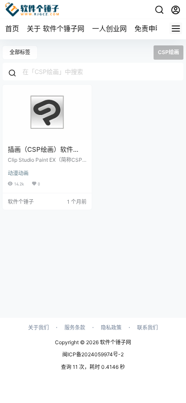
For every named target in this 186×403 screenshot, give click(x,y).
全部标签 (20, 52)
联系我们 (147, 327)
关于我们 (38, 327)
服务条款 (74, 327)
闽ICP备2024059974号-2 (93, 354)
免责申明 (148, 28)
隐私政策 (111, 327)
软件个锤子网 (115, 342)
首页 (12, 28)
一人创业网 (109, 28)
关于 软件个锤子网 (55, 28)
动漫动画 (18, 173)
